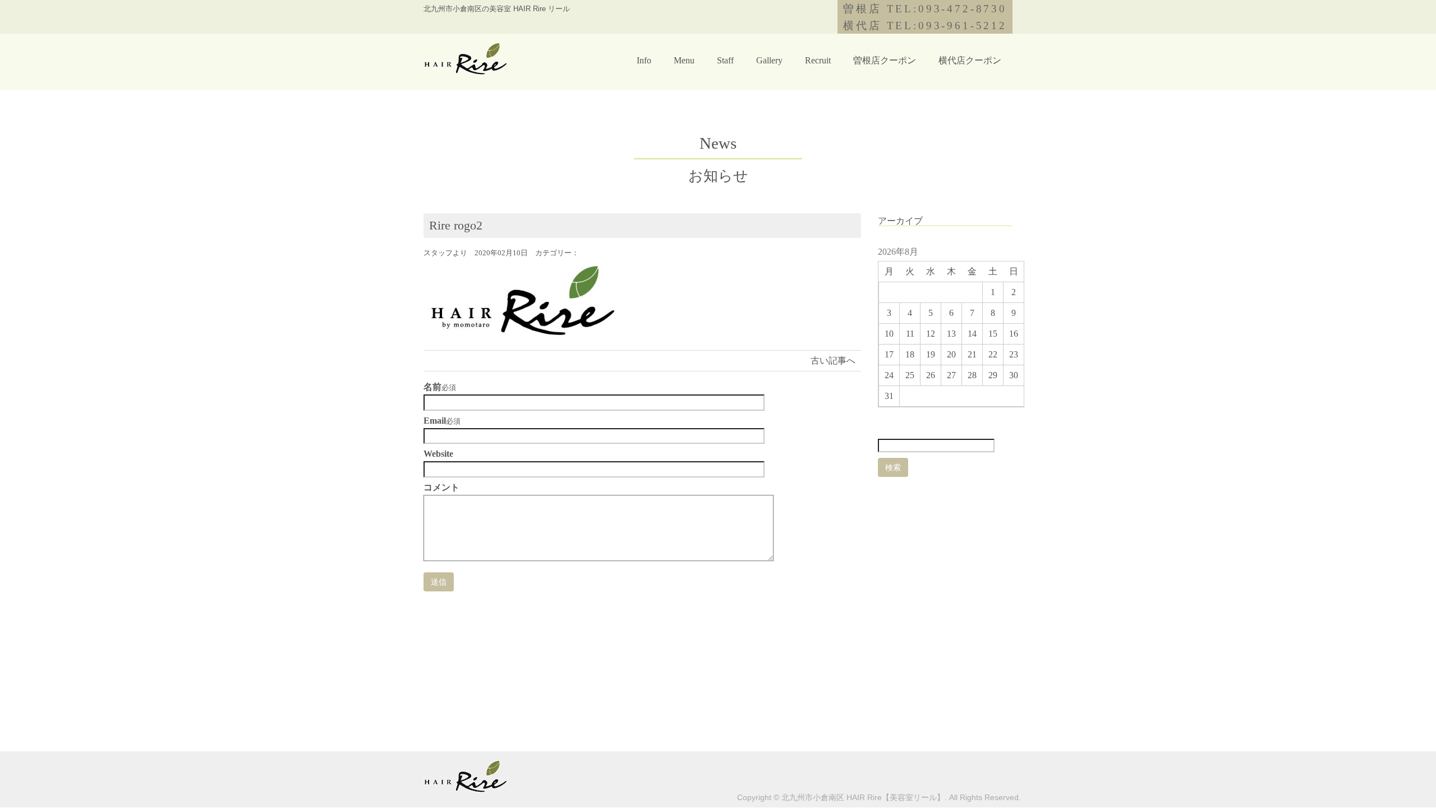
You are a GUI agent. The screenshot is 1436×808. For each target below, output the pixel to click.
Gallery (769, 60)
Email (435, 420)
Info (644, 60)
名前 (432, 387)
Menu (684, 60)
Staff (725, 60)
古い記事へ (833, 360)
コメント (441, 487)
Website (438, 453)
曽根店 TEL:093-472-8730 (925, 9)
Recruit (818, 60)
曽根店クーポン (884, 60)
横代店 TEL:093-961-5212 (925, 25)
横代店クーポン (969, 60)
